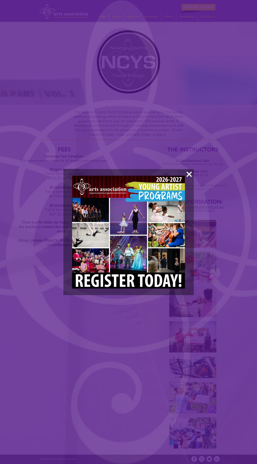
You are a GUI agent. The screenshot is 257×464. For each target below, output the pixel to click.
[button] (189, 174)
